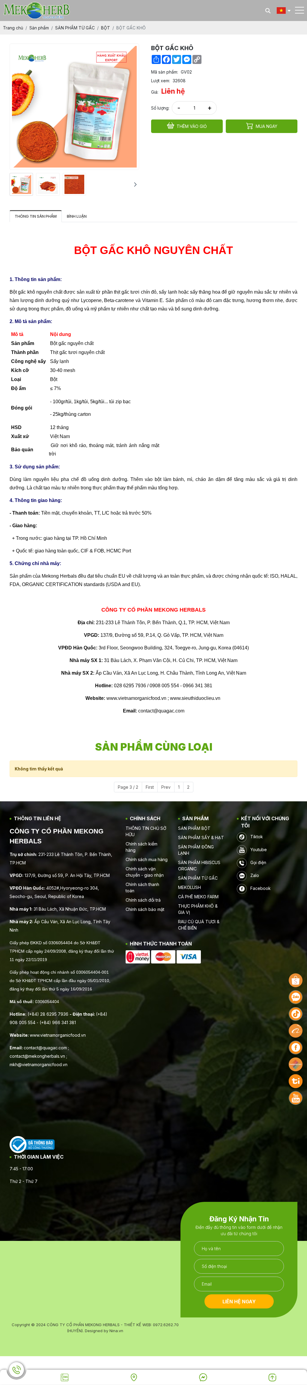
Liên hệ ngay (239, 1302)
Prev (166, 787)
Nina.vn (116, 1330)
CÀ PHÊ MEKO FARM (198, 896)
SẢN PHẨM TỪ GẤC (198, 878)
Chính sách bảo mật (145, 909)
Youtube (258, 849)
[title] (64, 1377)
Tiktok (256, 836)
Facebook (260, 888)
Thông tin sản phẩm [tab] (36, 216)
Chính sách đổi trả (143, 900)
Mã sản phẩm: (164, 71)
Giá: (154, 92)
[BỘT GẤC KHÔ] (21, 184)
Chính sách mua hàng (147, 859)
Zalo (254, 875)
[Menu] (299, 10)
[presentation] (13, 184)
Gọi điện (257, 862)
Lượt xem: (160, 80)
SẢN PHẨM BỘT (194, 828)
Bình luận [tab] (77, 216)
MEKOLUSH (189, 887)
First (150, 787)
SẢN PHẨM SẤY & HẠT (201, 837)
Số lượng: (160, 107)
